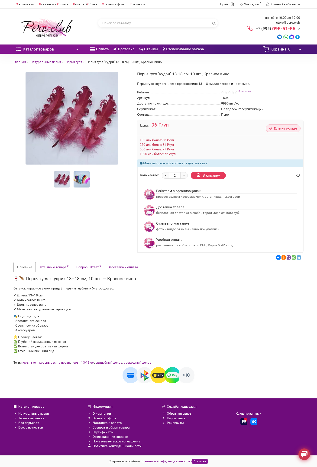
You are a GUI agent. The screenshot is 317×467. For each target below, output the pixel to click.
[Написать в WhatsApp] (285, 36)
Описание (24, 267)
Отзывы (151, 49)
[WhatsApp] (294, 257)
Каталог (38, 49)
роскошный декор (137, 362)
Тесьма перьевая (31, 418)
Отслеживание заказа (185, 49)
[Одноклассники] (283, 257)
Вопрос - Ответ (88, 266)
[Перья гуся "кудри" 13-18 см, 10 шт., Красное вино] (62, 179)
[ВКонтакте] (278, 257)
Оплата (102, 49)
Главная (19, 62)
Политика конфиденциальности (117, 446)
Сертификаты (103, 432)
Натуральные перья (45, 62)
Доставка (126, 49)
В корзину (211, 175)
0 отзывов (245, 91)
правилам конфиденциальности (165, 461)
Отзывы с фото (104, 418)
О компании (102, 413)
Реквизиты (175, 423)
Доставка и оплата (123, 267)
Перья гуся (73, 62)
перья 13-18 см (82, 362)
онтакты (137, 4)
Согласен (200, 461)
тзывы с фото (113, 4)
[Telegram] (299, 257)
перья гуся (29, 362)
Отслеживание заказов (110, 436)
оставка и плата (53, 4)
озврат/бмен (85, 4)
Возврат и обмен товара (111, 427)
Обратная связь (179, 413)
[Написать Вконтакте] (279, 36)
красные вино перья (54, 362)
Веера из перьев (30, 427)
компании (25, 4)
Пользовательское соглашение (116, 441)
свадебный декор (109, 362)
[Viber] (289, 257)
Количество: (149, 175)
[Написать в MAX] (291, 36)
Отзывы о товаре (54, 266)
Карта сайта (176, 418)
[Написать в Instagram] (297, 36)
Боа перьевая (28, 423)
